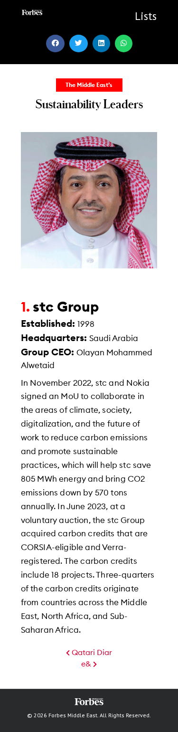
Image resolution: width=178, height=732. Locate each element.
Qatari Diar (91, 652)
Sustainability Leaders (89, 103)
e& (87, 664)
